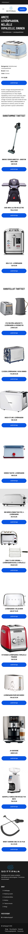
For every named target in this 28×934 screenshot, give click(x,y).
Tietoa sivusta (8, 903)
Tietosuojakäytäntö (10, 931)
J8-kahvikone (14, 751)
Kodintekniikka (8, 897)
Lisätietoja (14, 83)
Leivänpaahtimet (18, 32)
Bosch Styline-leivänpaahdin (14, 417)
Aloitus (6, 900)
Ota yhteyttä (13, 929)
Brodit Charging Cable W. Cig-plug (14, 842)
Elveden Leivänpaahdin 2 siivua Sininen (14, 371)
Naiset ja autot (8, 894)
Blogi (5, 906)
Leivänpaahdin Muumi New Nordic (14, 695)
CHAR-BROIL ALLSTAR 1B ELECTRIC (14, 208)
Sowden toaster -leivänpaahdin (14, 473)
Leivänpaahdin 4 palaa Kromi (14, 609)
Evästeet (20, 929)
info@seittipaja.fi (5, 2)
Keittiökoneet (7, 32)
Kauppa (22, 9)
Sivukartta (20, 931)
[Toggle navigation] (3, 9)
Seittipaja (7, 890)
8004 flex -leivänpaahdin (14, 263)
